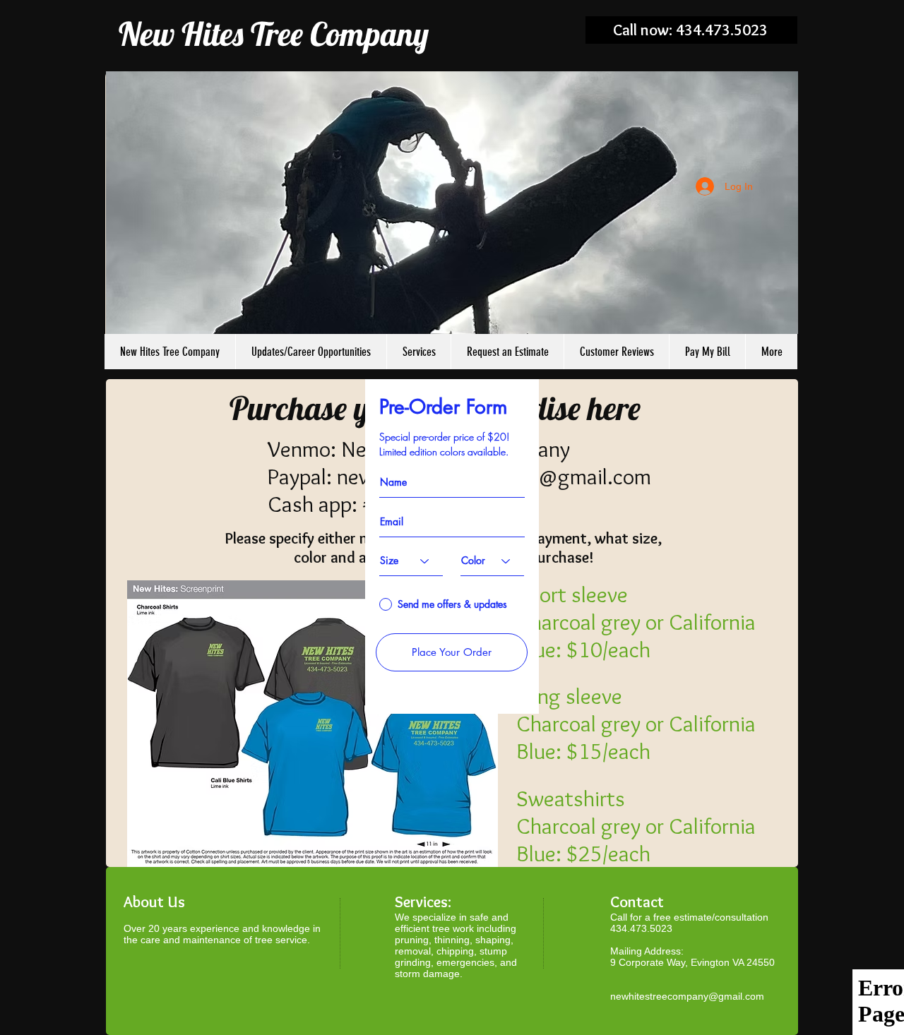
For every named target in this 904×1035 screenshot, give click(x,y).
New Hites (181, 33)
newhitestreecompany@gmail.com (687, 996)
